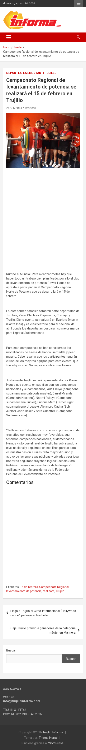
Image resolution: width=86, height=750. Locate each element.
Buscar (11, 650)
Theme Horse (48, 738)
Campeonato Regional (54, 587)
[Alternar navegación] (8, 37)
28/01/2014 (14, 108)
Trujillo (50, 73)
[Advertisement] (43, 216)
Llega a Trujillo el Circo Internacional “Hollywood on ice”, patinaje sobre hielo (43, 613)
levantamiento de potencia (24, 591)
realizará (48, 591)
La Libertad (32, 73)
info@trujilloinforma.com (21, 701)
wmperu (30, 108)
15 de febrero (29, 587)
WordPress (55, 743)
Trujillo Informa (53, 732)
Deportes (14, 73)
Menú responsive (78, 3)
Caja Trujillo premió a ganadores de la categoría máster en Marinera (43, 630)
